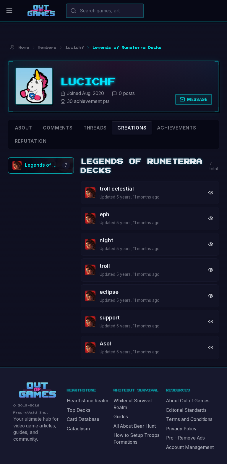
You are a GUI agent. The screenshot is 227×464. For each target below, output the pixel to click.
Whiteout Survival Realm (133, 404)
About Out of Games (188, 401)
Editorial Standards (186, 410)
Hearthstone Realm (87, 401)
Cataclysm (78, 429)
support (110, 317)
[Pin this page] (12, 48)
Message (197, 99)
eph (104, 214)
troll (105, 266)
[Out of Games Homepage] (37, 390)
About (24, 128)
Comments (57, 128)
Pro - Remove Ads (185, 438)
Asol (105, 343)
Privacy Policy (181, 429)
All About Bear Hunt (135, 426)
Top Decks (78, 410)
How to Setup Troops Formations (137, 438)
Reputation (31, 141)
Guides (121, 416)
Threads (95, 128)
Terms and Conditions (189, 419)
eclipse (109, 292)
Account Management (190, 447)
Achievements (176, 128)
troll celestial (117, 189)
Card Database (83, 419)
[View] (211, 192)
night (106, 240)
